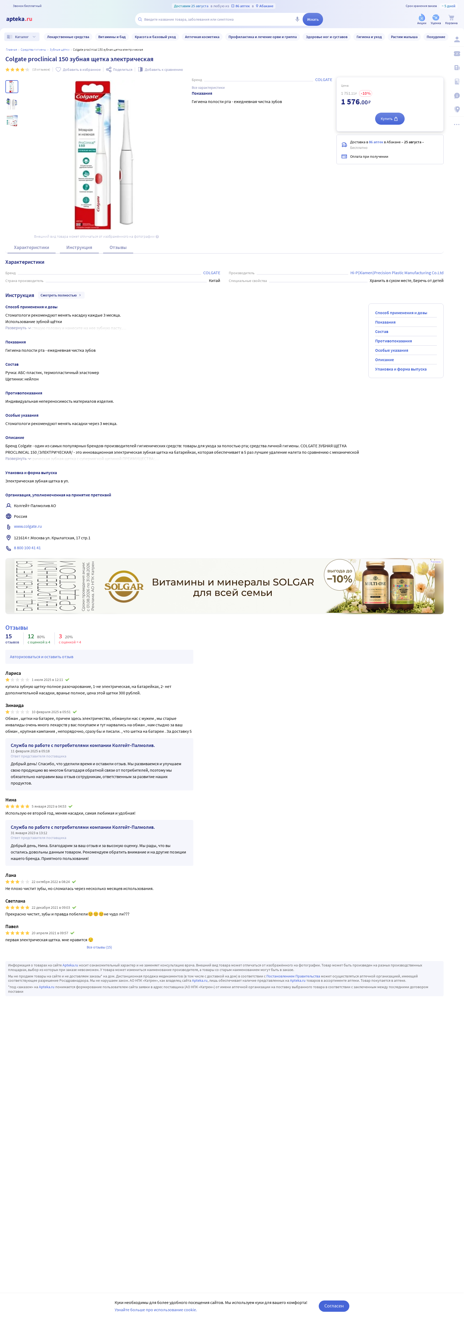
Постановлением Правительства (293, 976)
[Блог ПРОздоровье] (456, 68)
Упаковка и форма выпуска (401, 369)
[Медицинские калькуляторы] (456, 82)
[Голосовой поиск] (297, 19)
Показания (385, 322)
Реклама (436, 561)
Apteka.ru (70, 965)
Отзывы (118, 247)
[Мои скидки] (456, 54)
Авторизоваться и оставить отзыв (41, 656)
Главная (11, 49)
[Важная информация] (456, 95)
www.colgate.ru (28, 526)
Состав (381, 331)
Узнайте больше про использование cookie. (156, 1309)
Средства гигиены (33, 49)
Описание (384, 359)
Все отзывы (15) (99, 947)
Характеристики (31, 247)
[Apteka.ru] (23, 19)
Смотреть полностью (59, 295)
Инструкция (79, 247)
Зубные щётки (60, 49)
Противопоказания (393, 340)
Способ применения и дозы (401, 312)
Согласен (334, 1306)
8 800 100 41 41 (27, 547)
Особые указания (391, 350)
